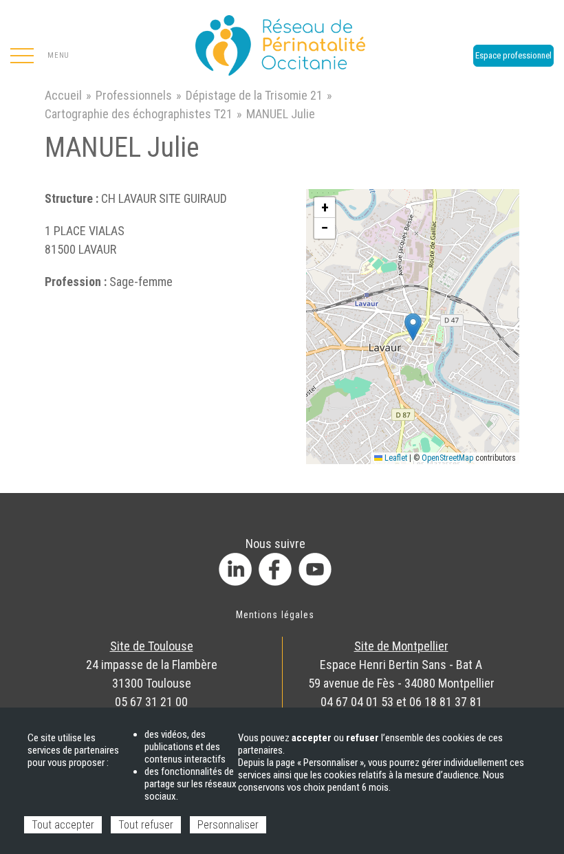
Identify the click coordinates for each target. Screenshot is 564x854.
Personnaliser (228, 824)
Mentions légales (275, 614)
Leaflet (394, 458)
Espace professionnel (513, 55)
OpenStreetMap (447, 458)
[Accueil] (282, 41)
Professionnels (134, 95)
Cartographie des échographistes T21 (138, 114)
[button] (413, 327)
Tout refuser (145, 824)
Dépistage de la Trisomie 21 (254, 95)
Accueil (63, 95)
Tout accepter (63, 824)
